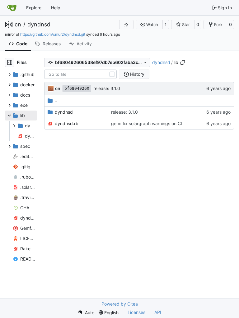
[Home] (12, 7)
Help (55, 7)
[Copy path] (182, 62)
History (137, 74)
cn (18, 24)
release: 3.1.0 (106, 88)
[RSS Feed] (126, 24)
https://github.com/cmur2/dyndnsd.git (52, 34)
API (157, 312)
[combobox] (80, 74)
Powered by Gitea (119, 304)
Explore (33, 7)
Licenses (136, 312)
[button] (149, 24)
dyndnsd (38, 24)
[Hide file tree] (9, 62)
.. (56, 100)
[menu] (86, 312)
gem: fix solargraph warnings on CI (146, 123)
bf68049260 (76, 88)
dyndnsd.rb (66, 123)
